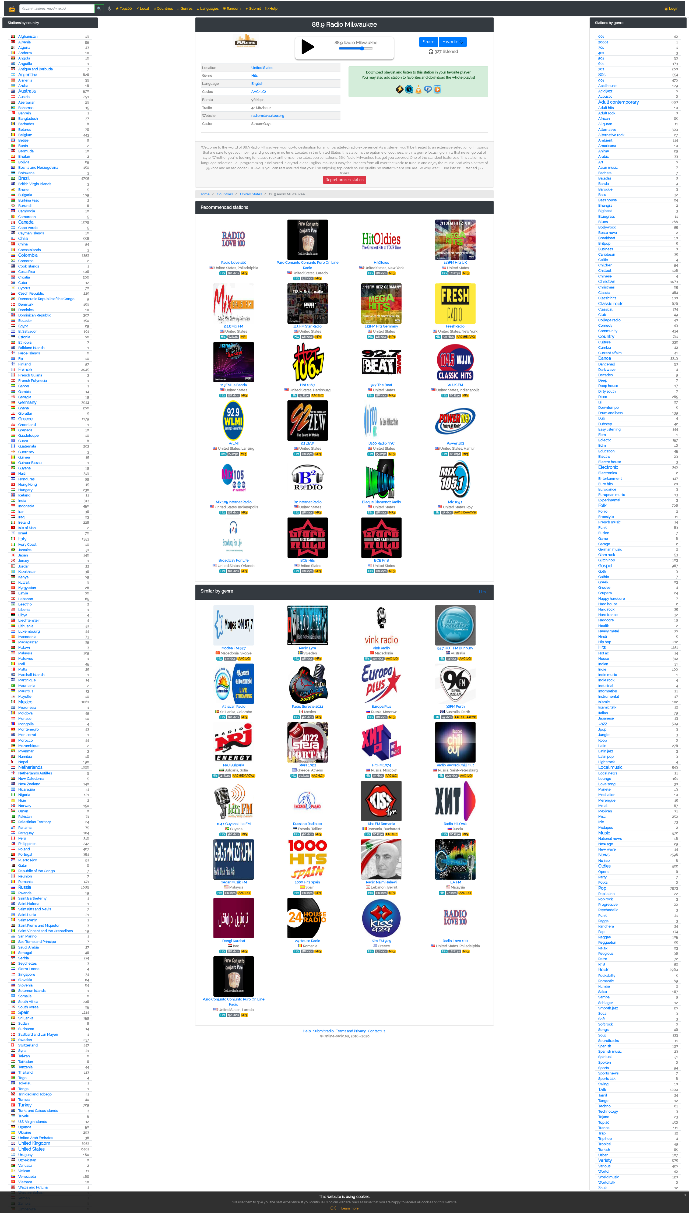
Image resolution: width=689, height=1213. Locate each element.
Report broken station (345, 180)
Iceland (24, 495)
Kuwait (23, 582)
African (604, 119)
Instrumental (608, 696)
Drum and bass (610, 413)
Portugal (25, 854)
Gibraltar (25, 413)
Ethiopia (24, 342)
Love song (607, 784)
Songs (603, 1030)
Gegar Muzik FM (234, 882)
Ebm (602, 435)
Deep (602, 380)
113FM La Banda (233, 385)
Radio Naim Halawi (381, 882)
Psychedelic (608, 910)
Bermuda (26, 151)
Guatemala (27, 446)
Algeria (24, 47)
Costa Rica (26, 272)
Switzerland (28, 1045)
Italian (603, 713)
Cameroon (27, 217)
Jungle (604, 735)
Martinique (27, 680)
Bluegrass (606, 216)
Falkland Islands (31, 348)
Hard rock (606, 609)
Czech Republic (31, 293)
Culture (604, 342)
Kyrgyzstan (27, 588)
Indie (602, 669)
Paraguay (26, 833)
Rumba (604, 986)
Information (607, 691)
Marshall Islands (31, 675)
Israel (22, 533)
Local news (607, 773)
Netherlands (30, 767)
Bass (602, 195)
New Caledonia (31, 779)
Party (602, 877)
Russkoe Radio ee (307, 824)
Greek (603, 582)
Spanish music (610, 1051)
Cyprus (24, 288)
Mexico (25, 701)
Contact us (376, 1031)
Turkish (604, 1150)
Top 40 (603, 1122)
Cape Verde (28, 228)
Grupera (605, 593)
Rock (603, 969)
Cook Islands (28, 266)
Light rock (606, 762)
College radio (609, 320)
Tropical (604, 1144)
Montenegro (28, 729)
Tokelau (24, 1083)
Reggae (604, 937)
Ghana (23, 408)
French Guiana (30, 375)
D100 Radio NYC (381, 443)
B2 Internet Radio (308, 502)
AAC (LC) (258, 92)
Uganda (24, 1127)
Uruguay (25, 1155)
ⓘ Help (271, 8)
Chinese (605, 276)
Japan (23, 555)
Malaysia (25, 653)
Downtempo (608, 407)
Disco (602, 397)
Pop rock (605, 899)
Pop (602, 888)
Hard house (607, 604)
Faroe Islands (29, 353)
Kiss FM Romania (381, 824)
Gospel (605, 565)
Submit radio (323, 1031)
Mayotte (24, 696)
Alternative (607, 130)
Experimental (609, 500)
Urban (603, 1155)
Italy (22, 538)
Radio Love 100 (233, 262)
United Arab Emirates (35, 1138)
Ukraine (24, 1132)
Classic (604, 293)
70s (601, 69)
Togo (22, 1078)
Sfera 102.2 (307, 765)
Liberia (24, 610)
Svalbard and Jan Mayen (38, 1034)
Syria (22, 1051)
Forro (602, 511)
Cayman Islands (31, 233)
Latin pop (606, 756)
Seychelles (27, 963)
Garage (604, 544)
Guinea (24, 457)
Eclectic (604, 440)
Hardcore (606, 620)
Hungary (25, 490)
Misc (602, 816)
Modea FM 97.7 (234, 648)
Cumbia (604, 347)
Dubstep (605, 424)
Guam (23, 441)
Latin (602, 746)
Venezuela (27, 1177)
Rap (601, 932)
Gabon (23, 386)
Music (604, 832)
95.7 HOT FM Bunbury (455, 648)
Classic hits (607, 298)
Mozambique (29, 746)
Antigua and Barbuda (35, 69)
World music (608, 1177)
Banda (603, 184)
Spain (23, 1012)
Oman (23, 811)
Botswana (26, 173)
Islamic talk (607, 707)
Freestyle (606, 517)
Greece (25, 418)
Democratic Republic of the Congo (46, 299)
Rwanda (24, 893)
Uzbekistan (27, 1160)
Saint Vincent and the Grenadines (45, 931)
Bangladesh (28, 119)
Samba (604, 997)
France (25, 369)
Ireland (24, 522)
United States (31, 1149)
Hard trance (608, 615)
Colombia (28, 255)
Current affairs (609, 353)
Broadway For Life (234, 560)
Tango (603, 1101)
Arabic (603, 156)
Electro (604, 456)
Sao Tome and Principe (37, 942)
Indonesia (26, 506)
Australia (27, 91)
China (23, 244)
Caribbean (606, 254)
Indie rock (606, 680)
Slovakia (25, 980)
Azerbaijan (27, 102)
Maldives (25, 659)
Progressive (608, 904)
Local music (610, 767)
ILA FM (455, 882)
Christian (606, 281)
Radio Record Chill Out (455, 765)
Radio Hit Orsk (455, 824)
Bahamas (25, 108)
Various (604, 1166)
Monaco (24, 719)
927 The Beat (381, 385)
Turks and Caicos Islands (38, 1111)
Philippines (27, 844)
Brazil (23, 178)
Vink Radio (381, 648)
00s (601, 36)
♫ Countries (163, 8)
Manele (604, 789)
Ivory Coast (27, 544)
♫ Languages (208, 8)
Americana (607, 146)
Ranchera (606, 926)
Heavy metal (608, 631)
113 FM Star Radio (307, 326)
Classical (605, 309)
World (603, 1171)
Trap (602, 1133)
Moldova (25, 713)
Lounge (604, 779)
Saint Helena (28, 904)
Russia (24, 887)
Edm (602, 445)
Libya (22, 615)
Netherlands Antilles (35, 773)
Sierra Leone (29, 969)
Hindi (602, 636)
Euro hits (605, 484)
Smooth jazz (608, 1008)
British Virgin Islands (34, 184)
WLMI (233, 443)
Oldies (604, 866)
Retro (602, 959)
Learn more (349, 1208)
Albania (24, 42)
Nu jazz (604, 861)
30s (601, 47)
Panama (24, 828)
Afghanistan (28, 36)
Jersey (23, 561)
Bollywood (607, 227)
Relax (602, 948)
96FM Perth (455, 706)
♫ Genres (184, 8)
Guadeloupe (28, 435)
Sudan (23, 1023)
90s (601, 80)
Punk (602, 916)
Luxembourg (29, 631)
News (604, 854)
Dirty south (607, 391)
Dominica (26, 310)
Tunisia (24, 1100)
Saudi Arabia (28, 947)
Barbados (26, 124)
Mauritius (25, 691)
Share (428, 41)
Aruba (23, 86)
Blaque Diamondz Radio (381, 502)
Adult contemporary (618, 102)
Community (607, 331)
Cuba (22, 283)
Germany (27, 402)
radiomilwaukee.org (267, 116)
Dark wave (607, 370)
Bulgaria (25, 195)
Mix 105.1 (455, 502)
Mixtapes (605, 828)
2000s (603, 42)
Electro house (609, 462)
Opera (603, 872)
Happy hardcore (611, 599)
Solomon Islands (31, 991)
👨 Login (671, 8)
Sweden (25, 1040)
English (257, 84)
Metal (602, 806)
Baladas (604, 178)
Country (606, 336)
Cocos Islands (29, 250)
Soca (602, 1013)
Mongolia (26, 724)
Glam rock (606, 555)
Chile (23, 238)
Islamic (604, 702)
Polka (602, 882)
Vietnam (25, 1182)
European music (611, 495)
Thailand (25, 1072)
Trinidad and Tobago (35, 1094)
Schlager (605, 1003)
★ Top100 (124, 8)
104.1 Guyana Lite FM (234, 824)
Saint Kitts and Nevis (34, 909)
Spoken (604, 1062)
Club (602, 315)
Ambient (605, 140)
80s (602, 74)
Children (605, 265)
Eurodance (607, 489)
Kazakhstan (27, 572)
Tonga (23, 1089)
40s (601, 53)
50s (601, 58)
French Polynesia (32, 381)
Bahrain (24, 113)
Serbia (23, 958)
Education (606, 451)
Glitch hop (606, 560)
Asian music (608, 167)
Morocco (25, 740)
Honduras (26, 479)
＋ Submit (253, 8)
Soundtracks (608, 1041)
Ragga (603, 921)
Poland (24, 849)
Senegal (25, 953)
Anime (603, 151)
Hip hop (604, 642)
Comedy (605, 325)
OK (333, 1208)
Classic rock (610, 303)
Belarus (24, 130)
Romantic (606, 981)
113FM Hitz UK (455, 262)
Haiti (22, 473)
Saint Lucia (27, 915)
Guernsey (26, 452)
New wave (607, 849)
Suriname (26, 1029)
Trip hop (605, 1139)
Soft (601, 1019)
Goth (602, 571)
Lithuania (25, 626)
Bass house (607, 200)
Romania (25, 882)
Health (603, 626)
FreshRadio (455, 326)
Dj (600, 402)
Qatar (22, 865)
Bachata (604, 173)
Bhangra (605, 205)
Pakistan (25, 816)
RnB (601, 964)
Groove (604, 588)
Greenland (27, 425)
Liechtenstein (29, 620)
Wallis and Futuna (33, 1187)
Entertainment (610, 479)
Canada (26, 222)
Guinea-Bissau (30, 463)
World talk (606, 1182)
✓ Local (142, 8)
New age (605, 844)
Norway (24, 806)
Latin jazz (605, 751)
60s (601, 64)
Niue (22, 800)
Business (605, 249)
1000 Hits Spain (307, 882)
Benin (23, 146)
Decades (605, 375)
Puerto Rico (27, 860)
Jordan (24, 566)
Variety (605, 1160)
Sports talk (607, 1079)
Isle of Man (27, 528)
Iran (21, 512)
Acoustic (605, 96)
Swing (603, 1084)
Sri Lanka (25, 1018)
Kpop (602, 740)
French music (609, 522)
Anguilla (25, 64)
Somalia (24, 996)
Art (600, 162)
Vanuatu (25, 1165)
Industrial (605, 686)
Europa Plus (381, 706)
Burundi (24, 206)
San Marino (27, 936)
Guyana (24, 468)
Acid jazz (605, 91)
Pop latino (606, 894)
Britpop (604, 243)
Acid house (607, 86)
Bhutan (24, 156)
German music (610, 549)
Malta (22, 669)
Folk (602, 505)
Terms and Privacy (351, 1031)
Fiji (20, 359)
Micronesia (27, 708)
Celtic (603, 260)
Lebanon (25, 599)
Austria (24, 97)
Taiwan (24, 1056)
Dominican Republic (34, 315)
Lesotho (25, 604)
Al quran (605, 124)
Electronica (607, 473)
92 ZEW (307, 443)
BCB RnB (381, 560)
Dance (604, 358)
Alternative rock (611, 135)
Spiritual (605, 1057)
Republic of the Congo (36, 871)
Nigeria (24, 795)
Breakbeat (606, 238)
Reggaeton (607, 942)
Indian (603, 664)
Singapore (26, 974)
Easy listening (609, 429)
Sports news (608, 1073)
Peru (22, 838)
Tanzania (25, 1067)
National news (610, 839)
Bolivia (23, 162)
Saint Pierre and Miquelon (39, 925)
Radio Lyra (307, 648)
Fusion (603, 533)
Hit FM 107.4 (381, 765)
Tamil (602, 1095)
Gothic (603, 577)
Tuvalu (23, 1116)
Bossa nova (607, 233)
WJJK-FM (455, 385)
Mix (601, 822)
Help (307, 1031)
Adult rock (606, 113)
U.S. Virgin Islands (32, 1122)
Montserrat (27, 735)
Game (603, 539)
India (22, 501)
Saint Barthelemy (32, 898)
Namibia (25, 756)
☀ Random (232, 8)
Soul (602, 1035)
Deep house (608, 386)
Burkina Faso (28, 200)
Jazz (602, 723)
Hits (602, 647)
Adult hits (606, 108)
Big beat (605, 211)
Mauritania (26, 686)
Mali (21, 664)
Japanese (606, 718)
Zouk (602, 1188)
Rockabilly (606, 976)
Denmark (25, 304)
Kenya (23, 577)
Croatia (24, 277)
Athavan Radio (233, 706)
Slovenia (25, 985)
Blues (603, 222)
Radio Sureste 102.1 (307, 706)
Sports (603, 1068)
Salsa (602, 992)
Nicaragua (26, 789)
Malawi (24, 648)
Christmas (606, 287)
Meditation (607, 795)
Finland (24, 364)
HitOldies (381, 262)
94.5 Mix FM (233, 326)
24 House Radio (307, 941)
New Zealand (29, 784)
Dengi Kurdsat (233, 941)
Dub (601, 418)
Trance (604, 1128)
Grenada (25, 430)
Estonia (24, 337)
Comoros (25, 261)
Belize (23, 140)
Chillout (604, 271)
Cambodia (26, 211)
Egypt (23, 326)
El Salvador (27, 331)
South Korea (28, 1007)
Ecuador (25, 321)
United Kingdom (34, 1143)
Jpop (602, 729)
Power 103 (455, 443)
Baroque (605, 189)
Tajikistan (25, 1062)
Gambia (24, 392)
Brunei (23, 190)
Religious (605, 953)
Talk (602, 1089)
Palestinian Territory (34, 822)
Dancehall (606, 364)
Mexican (605, 811)
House (603, 659)
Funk (602, 528)
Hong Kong (27, 484)
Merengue (607, 800)
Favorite (450, 41)
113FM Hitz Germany (381, 326)
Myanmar (26, 751)
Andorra (25, 53)
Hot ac (603, 653)
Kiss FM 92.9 (381, 941)
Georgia (24, 397)
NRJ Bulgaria (233, 765)
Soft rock (605, 1024)
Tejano (603, 1117)
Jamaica (24, 550)
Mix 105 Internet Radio (234, 502)
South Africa (28, 1002)
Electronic (608, 467)
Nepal (23, 762)
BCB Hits (307, 560)
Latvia (23, 593)
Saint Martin (27, 920)
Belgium (25, 135)
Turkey (25, 1105)
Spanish (604, 1046)
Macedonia (27, 637)
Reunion (25, 876)
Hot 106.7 (307, 385)
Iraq (21, 517)
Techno (604, 1106)
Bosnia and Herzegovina (38, 167)
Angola (24, 58)
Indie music (607, 675)
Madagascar (28, 642)
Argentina (27, 74)
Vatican (24, 1171)
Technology (608, 1111)
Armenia (25, 80)
